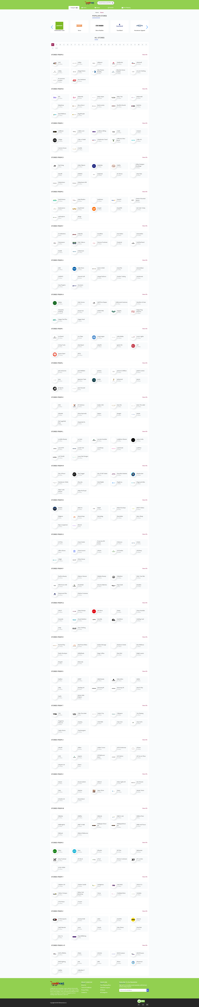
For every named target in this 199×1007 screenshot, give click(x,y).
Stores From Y (57, 877)
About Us (83, 985)
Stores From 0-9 (58, 945)
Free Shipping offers (105, 985)
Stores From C (57, 123)
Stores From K (57, 397)
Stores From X (57, 843)
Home (84, 7)
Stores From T (57, 705)
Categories (73, 7)
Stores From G (57, 260)
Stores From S (57, 671)
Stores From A (57, 55)
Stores (98, 7)
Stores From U (57, 740)
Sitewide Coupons (105, 987)
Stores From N (57, 500)
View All (144, 54)
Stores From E (57, 192)
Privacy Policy (84, 990)
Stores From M (57, 466)
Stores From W (57, 808)
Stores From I (57, 329)
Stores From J (57, 363)
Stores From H (57, 294)
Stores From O (57, 534)
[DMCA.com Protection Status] (141, 1001)
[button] (147, 27)
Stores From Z (57, 911)
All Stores (102, 990)
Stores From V (57, 774)
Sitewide (111, 7)
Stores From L (57, 431)
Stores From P (57, 568)
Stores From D (57, 157)
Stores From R (57, 637)
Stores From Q (57, 603)
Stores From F (57, 226)
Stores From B (57, 89)
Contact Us (84, 992)
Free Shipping (127, 7)
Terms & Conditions (86, 987)
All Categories (103, 992)
